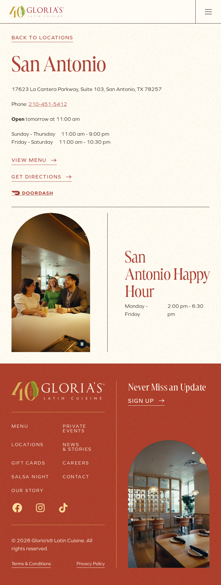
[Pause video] (82, 344)
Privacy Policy (91, 563)
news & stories (77, 446)
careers (76, 462)
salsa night (30, 476)
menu (20, 426)
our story (28, 490)
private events (75, 428)
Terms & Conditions (31, 563)
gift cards (28, 462)
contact (76, 476)
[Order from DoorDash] (32, 193)
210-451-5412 (47, 104)
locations (28, 444)
